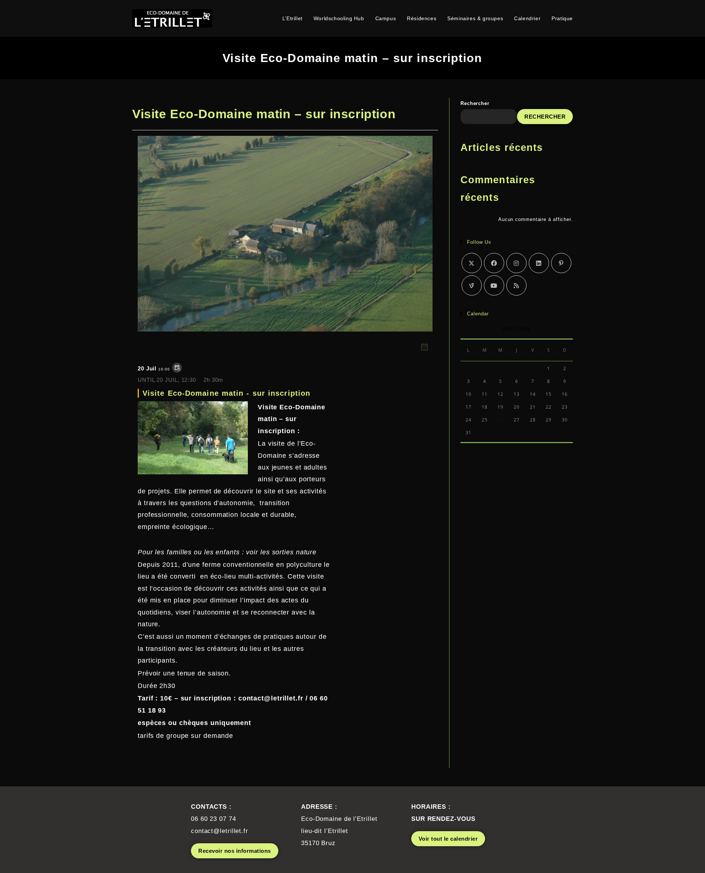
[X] (472, 263)
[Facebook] (494, 263)
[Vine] (472, 285)
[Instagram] (516, 263)
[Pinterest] (561, 263)
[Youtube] (494, 285)
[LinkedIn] (539, 263)
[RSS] (516, 285)
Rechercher (474, 103)
